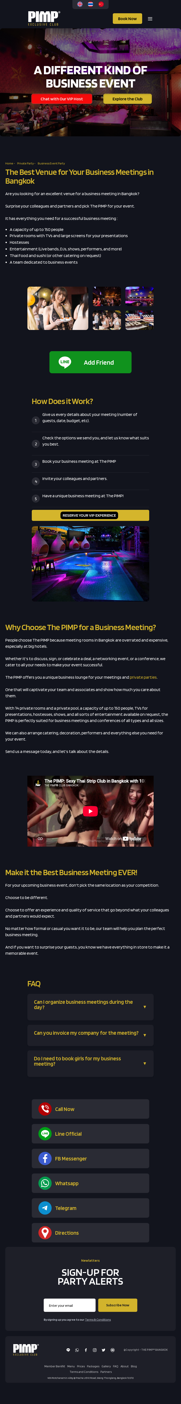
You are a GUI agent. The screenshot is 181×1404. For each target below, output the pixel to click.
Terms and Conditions (84, 1372)
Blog (134, 1366)
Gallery (106, 1366)
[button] (149, 18)
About (125, 1366)
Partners (106, 1372)
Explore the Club (128, 98)
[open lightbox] (57, 308)
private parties (143, 677)
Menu (71, 1366)
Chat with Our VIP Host (62, 98)
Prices (81, 1366)
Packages (93, 1366)
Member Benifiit (54, 1366)
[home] (44, 18)
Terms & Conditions (98, 1319)
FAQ (115, 1366)
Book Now (127, 18)
